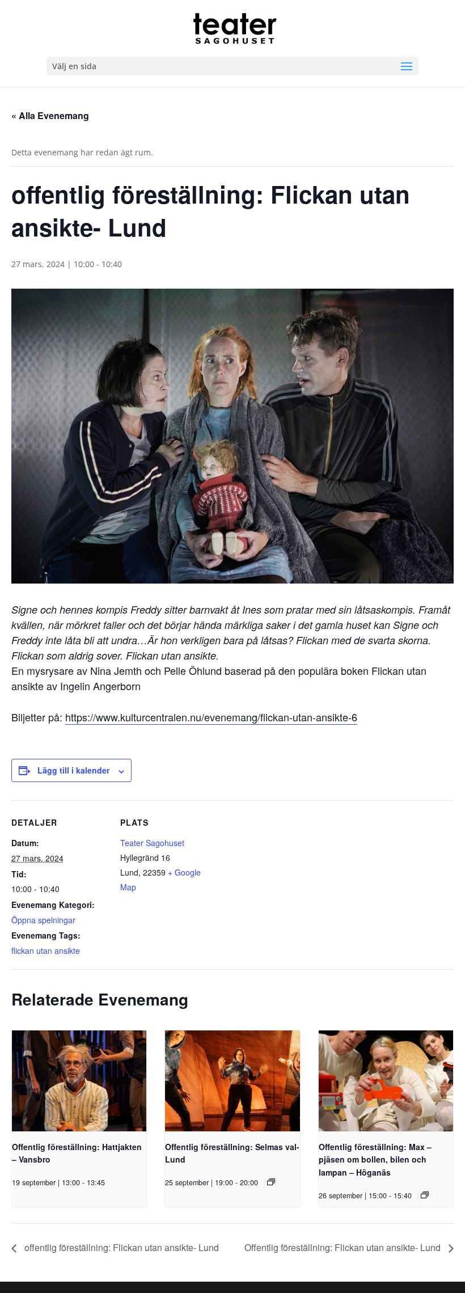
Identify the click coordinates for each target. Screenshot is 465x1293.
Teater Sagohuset (152, 842)
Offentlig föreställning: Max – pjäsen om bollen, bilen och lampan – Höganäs (375, 1159)
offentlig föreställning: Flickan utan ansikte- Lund (120, 1247)
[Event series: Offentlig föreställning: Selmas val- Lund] (271, 1181)
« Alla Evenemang (50, 115)
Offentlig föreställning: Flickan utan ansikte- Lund (343, 1247)
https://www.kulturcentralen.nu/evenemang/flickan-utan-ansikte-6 (211, 716)
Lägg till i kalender (73, 770)
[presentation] (79, 1080)
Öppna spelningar (43, 920)
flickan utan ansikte (45, 950)
